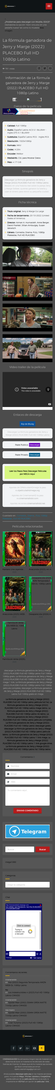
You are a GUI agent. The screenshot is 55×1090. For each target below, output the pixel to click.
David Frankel (14, 225)
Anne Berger (43, 222)
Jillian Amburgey (30, 225)
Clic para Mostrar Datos (29, 158)
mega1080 (10, 862)
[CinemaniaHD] (10, 3)
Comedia (19, 232)
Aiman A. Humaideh (26, 222)
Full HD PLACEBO (26, 235)
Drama (28, 232)
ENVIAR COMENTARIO (27, 810)
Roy (6, 990)
